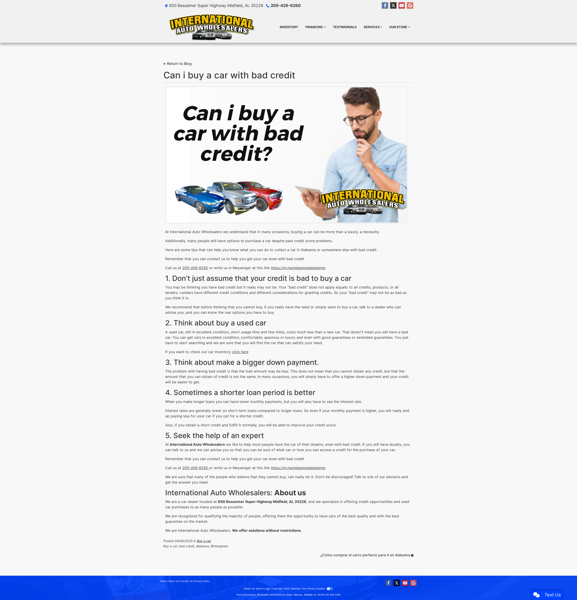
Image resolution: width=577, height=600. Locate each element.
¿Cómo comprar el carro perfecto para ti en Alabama (365, 555)
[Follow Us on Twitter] (393, 5)
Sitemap (295, 588)
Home (163, 581)
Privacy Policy (202, 581)
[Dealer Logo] (211, 27)
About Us (173, 581)
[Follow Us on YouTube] (401, 5)
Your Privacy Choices (313, 588)
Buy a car (204, 541)
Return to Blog (179, 63)
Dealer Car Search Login (257, 588)
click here (240, 352)
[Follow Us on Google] (410, 5)
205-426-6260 (286, 5)
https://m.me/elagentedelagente (298, 268)
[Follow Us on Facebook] (385, 5)
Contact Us (186, 581)
